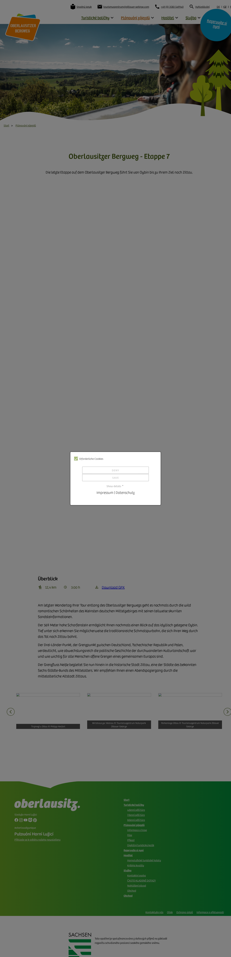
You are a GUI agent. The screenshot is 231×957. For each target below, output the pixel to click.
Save (115, 477)
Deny (115, 470)
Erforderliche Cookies (91, 459)
